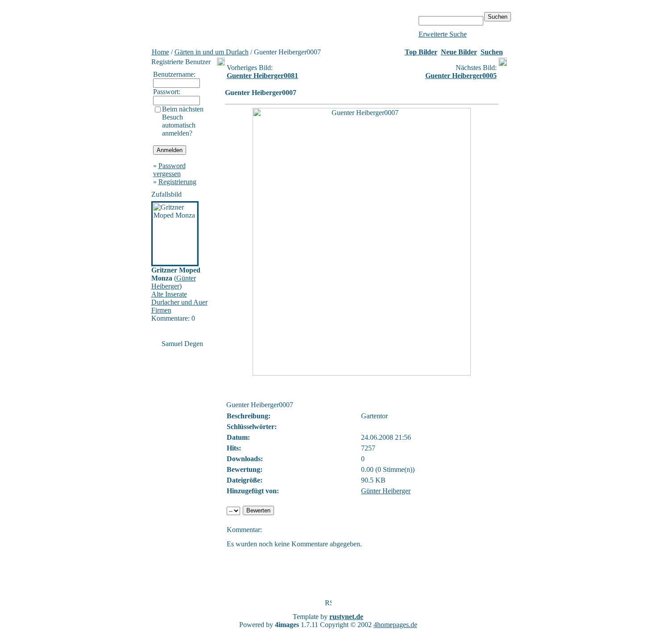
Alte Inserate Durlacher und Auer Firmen (179, 302)
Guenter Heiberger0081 (262, 75)
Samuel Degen (182, 343)
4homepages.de (395, 624)
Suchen (492, 52)
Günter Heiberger (173, 282)
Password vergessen (169, 170)
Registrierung (177, 182)
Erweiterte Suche (443, 34)
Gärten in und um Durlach (211, 52)
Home (160, 52)
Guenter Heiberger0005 (461, 75)
